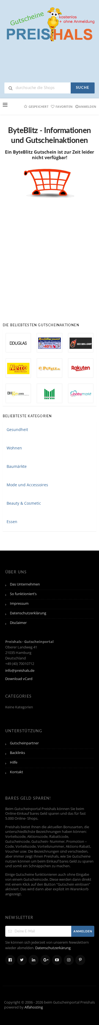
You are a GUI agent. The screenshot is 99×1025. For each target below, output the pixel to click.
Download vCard (18, 678)
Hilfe (13, 762)
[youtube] (57, 960)
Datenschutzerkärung (53, 948)
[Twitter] (22, 960)
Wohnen (14, 448)
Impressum (19, 603)
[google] (45, 960)
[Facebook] (10, 960)
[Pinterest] (80, 960)
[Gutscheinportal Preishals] (49, 23)
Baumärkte (17, 466)
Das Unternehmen (25, 584)
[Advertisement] (49, 256)
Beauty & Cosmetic (24, 503)
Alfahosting (33, 1007)
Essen (12, 521)
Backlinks (17, 752)
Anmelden (87, 106)
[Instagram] (69, 960)
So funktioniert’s (23, 594)
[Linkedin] (33, 960)
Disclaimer (18, 622)
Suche (82, 88)
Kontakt (16, 772)
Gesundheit (17, 429)
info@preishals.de (19, 670)
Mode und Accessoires (27, 484)
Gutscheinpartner (24, 743)
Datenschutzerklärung (28, 613)
